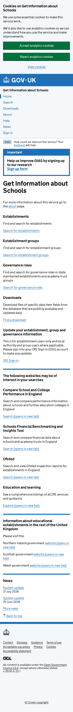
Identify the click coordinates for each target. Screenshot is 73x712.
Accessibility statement (17, 651)
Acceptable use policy (16, 646)
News (7, 127)
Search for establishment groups (26, 255)
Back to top (14, 616)
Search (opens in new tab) (21, 416)
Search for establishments (21, 231)
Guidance (37, 642)
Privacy (38, 646)
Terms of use (53, 642)
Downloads (11, 108)
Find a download (14, 320)
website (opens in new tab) (48, 565)
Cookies (51, 646)
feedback (20, 145)
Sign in (8, 133)
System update (13, 588)
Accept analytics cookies (36, 45)
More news (10, 608)
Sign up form (17, 169)
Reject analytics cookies (36, 57)
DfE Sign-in (11, 360)
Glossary (22, 642)
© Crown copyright (36, 702)
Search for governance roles (22, 287)
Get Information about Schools (25, 90)
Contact (8, 642)
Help (6, 121)
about (12, 206)
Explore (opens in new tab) (21, 505)
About (7, 114)
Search (8, 102)
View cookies (37, 67)
